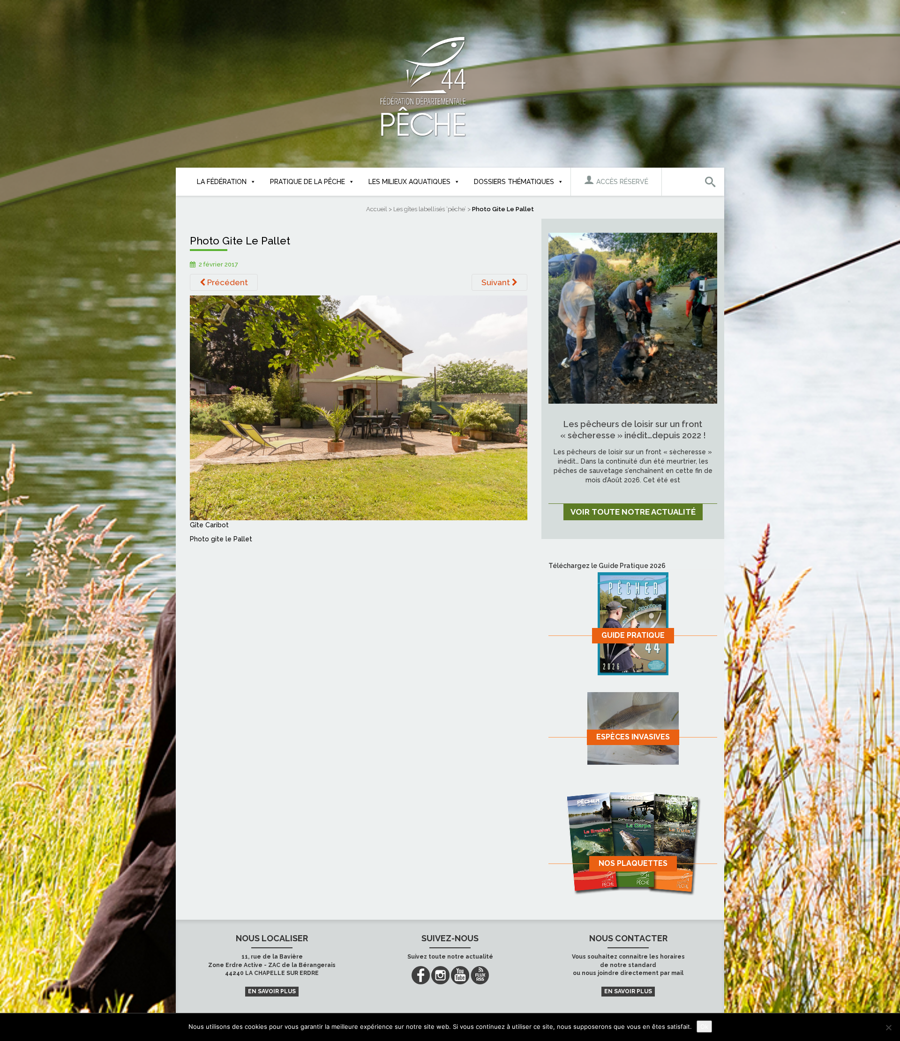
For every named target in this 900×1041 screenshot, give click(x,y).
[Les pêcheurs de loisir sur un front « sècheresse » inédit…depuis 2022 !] (632, 317)
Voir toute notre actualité (633, 512)
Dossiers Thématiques (514, 181)
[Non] (888, 1027)
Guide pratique (633, 635)
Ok (704, 1026)
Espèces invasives (633, 736)
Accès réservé (621, 181)
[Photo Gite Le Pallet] (358, 407)
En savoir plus (272, 991)
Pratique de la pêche (307, 181)
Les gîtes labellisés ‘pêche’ (429, 209)
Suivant (496, 282)
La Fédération (222, 181)
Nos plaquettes (633, 863)
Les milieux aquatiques (409, 181)
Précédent (226, 282)
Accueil (376, 209)
